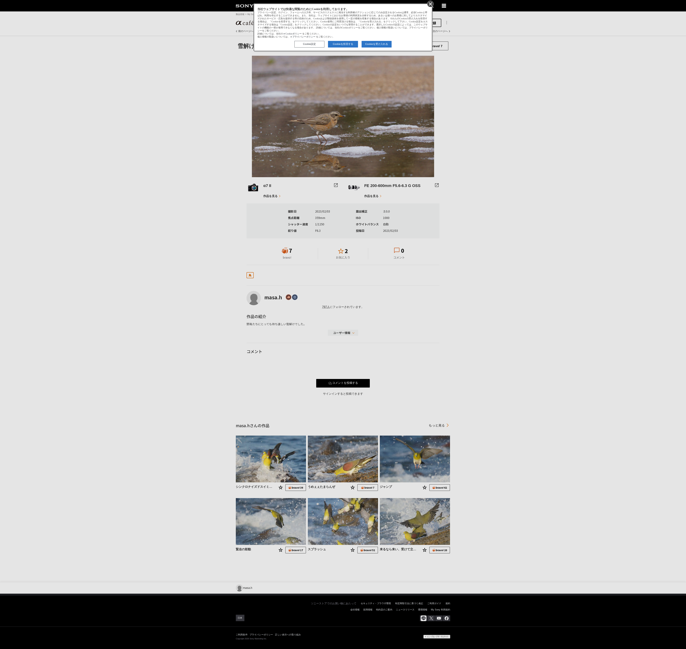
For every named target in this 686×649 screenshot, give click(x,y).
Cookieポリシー (293, 34)
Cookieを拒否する (343, 44)
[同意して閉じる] (430, 4)
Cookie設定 (309, 44)
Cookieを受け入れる (376, 44)
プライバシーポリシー (303, 37)
